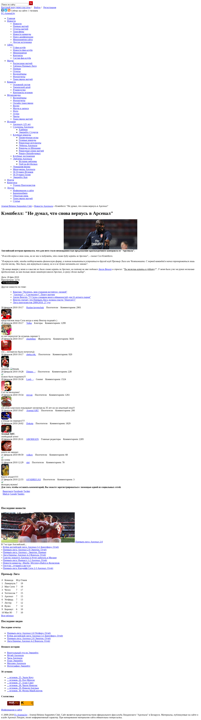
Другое (10, 188)
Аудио (16, 113)
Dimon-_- (30, 371)
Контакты (18, 55)
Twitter (26, 491)
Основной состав (21, 84)
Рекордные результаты (30, 143)
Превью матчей (21, 26)
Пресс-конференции (23, 37)
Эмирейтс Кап (20, 177)
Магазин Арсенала (16, 663)
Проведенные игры (28, 137)
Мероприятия (20, 53)
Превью (17, 68)
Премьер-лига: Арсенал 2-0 (89, 541)
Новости (11, 21)
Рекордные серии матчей (31, 151)
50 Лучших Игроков (23, 172)
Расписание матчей (22, 63)
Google (13, 494)
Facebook (18, 491)
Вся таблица (7, 615)
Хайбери (23, 129)
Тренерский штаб (21, 87)
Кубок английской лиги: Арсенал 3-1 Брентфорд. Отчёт (31, 547)
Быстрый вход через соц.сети (15, 7)
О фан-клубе (19, 47)
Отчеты (17, 71)
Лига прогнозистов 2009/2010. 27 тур (31, 302)
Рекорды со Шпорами (30, 148)
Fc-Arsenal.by (21, 715)
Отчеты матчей (20, 29)
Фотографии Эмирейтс (18, 666)
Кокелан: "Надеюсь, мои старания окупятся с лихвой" (40, 292)
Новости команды (22, 34)
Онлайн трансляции (23, 103)
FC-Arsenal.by (8, 13)
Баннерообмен (20, 193)
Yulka (29, 323)
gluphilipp (31, 339)
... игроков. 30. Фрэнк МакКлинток (25, 690)
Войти (37, 7)
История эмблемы (28, 161)
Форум (10, 180)
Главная (11, 18)
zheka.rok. (31, 354)
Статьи (16, 201)
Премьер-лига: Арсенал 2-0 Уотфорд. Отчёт (29, 633)
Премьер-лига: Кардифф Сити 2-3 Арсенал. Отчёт (28, 568)
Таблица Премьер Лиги (25, 66)
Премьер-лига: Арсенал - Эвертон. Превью (24, 552)
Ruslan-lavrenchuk (35, 307)
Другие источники (22, 42)
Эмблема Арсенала (22, 158)
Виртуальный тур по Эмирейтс (23, 652)
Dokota (29, 423)
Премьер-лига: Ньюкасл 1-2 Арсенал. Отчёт (25, 560)
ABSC (10, 45)
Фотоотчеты (19, 76)
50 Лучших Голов (22, 174)
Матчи (10, 60)
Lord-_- (30, 379)
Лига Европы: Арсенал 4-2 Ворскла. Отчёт (24, 555)
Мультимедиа (14, 95)
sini (28, 462)
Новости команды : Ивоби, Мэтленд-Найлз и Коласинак (31, 563)
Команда (11, 82)
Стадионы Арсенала (23, 127)
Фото (15, 111)
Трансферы (18, 31)
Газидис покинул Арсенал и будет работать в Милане (30, 557)
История (11, 121)
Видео (16, 105)
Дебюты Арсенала (28, 145)
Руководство (19, 90)
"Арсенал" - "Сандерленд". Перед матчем (34, 294)
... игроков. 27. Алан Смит (20, 682)
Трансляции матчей (23, 79)
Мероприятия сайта (23, 39)
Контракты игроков (23, 92)
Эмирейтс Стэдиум (28, 132)
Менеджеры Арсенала (24, 169)
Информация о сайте (23, 190)
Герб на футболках (28, 164)
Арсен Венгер (105, 269)
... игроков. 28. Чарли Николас (22, 685)
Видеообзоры (19, 74)
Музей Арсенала (15, 655)
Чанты (16, 116)
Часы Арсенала (14, 658)
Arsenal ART (32, 410)
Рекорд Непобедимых (30, 153)
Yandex (20, 494)
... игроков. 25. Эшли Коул (20, 677)
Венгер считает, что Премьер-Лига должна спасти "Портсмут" (44, 300)
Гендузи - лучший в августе (17, 565)
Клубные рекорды (22, 135)
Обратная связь (20, 196)
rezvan (29, 395)
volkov (29, 455)
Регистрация (49, 7)
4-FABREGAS (33, 479)
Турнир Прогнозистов (24, 185)
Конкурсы (12, 182)
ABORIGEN (32, 439)
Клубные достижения (24, 156)
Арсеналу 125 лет (22, 124)
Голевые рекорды (27, 140)
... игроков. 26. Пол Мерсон (21, 680)
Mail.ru (6, 494)
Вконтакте (8, 491)
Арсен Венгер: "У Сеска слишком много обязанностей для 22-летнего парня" (52, 297)
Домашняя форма (21, 166)
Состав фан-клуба (22, 58)
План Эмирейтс (15, 660)
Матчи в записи (21, 108)
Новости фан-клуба (23, 50)
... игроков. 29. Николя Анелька (23, 688)
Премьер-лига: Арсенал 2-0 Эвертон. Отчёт (25, 549)
